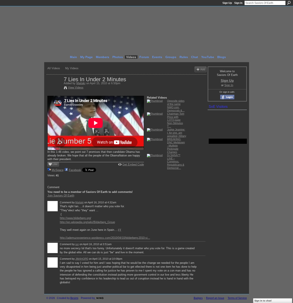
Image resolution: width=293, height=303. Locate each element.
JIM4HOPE (81, 258)
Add (202, 69)
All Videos (53, 68)
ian (77, 244)
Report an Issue (215, 298)
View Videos (75, 87)
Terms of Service (237, 298)
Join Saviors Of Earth (60, 195)
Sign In (238, 3)
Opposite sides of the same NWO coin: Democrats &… (176, 105)
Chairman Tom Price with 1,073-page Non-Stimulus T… (175, 120)
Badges (198, 298)
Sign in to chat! (263, 300)
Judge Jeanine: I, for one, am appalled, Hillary (176, 133)
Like (55, 164)
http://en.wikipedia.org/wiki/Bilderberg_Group (87, 222)
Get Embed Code (133, 164)
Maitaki (80, 83)
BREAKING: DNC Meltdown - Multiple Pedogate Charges (176, 146)
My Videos (72, 68)
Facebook (75, 170)
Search (289, 3)
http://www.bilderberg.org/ (75, 218)
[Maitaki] (55, 88)
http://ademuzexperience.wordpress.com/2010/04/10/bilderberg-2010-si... (105, 237)
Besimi (74, 298)
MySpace (57, 170)
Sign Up (227, 3)
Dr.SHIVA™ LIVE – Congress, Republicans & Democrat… (175, 162)
